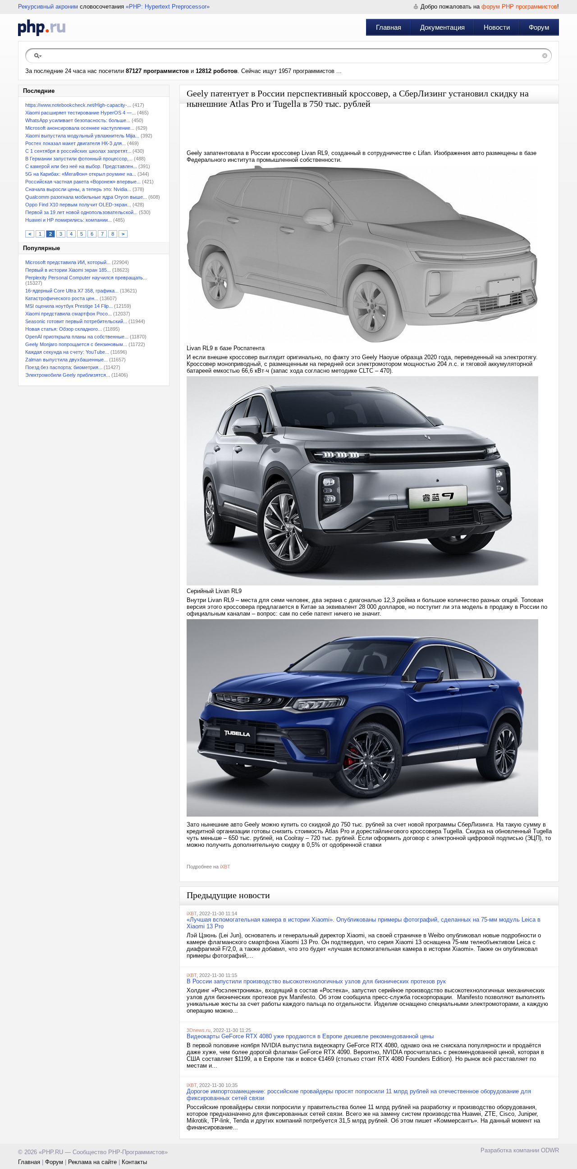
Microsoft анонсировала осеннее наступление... (79, 128)
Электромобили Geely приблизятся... (67, 375)
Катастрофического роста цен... (61, 298)
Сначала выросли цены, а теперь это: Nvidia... (78, 189)
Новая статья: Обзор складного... (63, 329)
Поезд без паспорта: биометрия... (63, 367)
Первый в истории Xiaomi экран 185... (68, 270)
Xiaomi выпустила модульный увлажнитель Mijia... (82, 135)
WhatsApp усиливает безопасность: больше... (77, 120)
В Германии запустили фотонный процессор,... (79, 158)
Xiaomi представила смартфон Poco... (68, 313)
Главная (388, 27)
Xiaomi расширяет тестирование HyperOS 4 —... (80, 112)
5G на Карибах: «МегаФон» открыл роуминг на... (80, 174)
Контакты (134, 1162)
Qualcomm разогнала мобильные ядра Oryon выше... (86, 197)
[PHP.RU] (41, 27)
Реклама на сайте (92, 1162)
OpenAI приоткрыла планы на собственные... (76, 336)
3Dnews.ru (199, 1030)
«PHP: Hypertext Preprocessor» (168, 6)
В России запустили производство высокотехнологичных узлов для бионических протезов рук (316, 981)
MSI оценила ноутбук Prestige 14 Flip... (69, 306)
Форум (539, 27)
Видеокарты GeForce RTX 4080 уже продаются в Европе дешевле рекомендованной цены (310, 1036)
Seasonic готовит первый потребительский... (76, 321)
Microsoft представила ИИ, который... (67, 262)
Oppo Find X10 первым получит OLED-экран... (78, 204)
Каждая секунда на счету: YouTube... (67, 352)
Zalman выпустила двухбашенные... (66, 359)
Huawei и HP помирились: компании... (68, 220)
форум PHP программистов (519, 6)
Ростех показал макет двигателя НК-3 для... (75, 143)
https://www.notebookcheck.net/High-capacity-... (78, 105)
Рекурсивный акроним (48, 6)
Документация (442, 27)
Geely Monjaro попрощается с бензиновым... (76, 344)
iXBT (225, 866)
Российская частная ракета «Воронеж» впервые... (83, 181)
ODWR (550, 1150)
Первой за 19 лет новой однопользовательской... (81, 212)
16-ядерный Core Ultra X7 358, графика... (72, 290)
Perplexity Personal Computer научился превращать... (86, 277)
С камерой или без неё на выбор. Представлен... (81, 166)
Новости (497, 27)
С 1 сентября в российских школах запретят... (78, 151)
